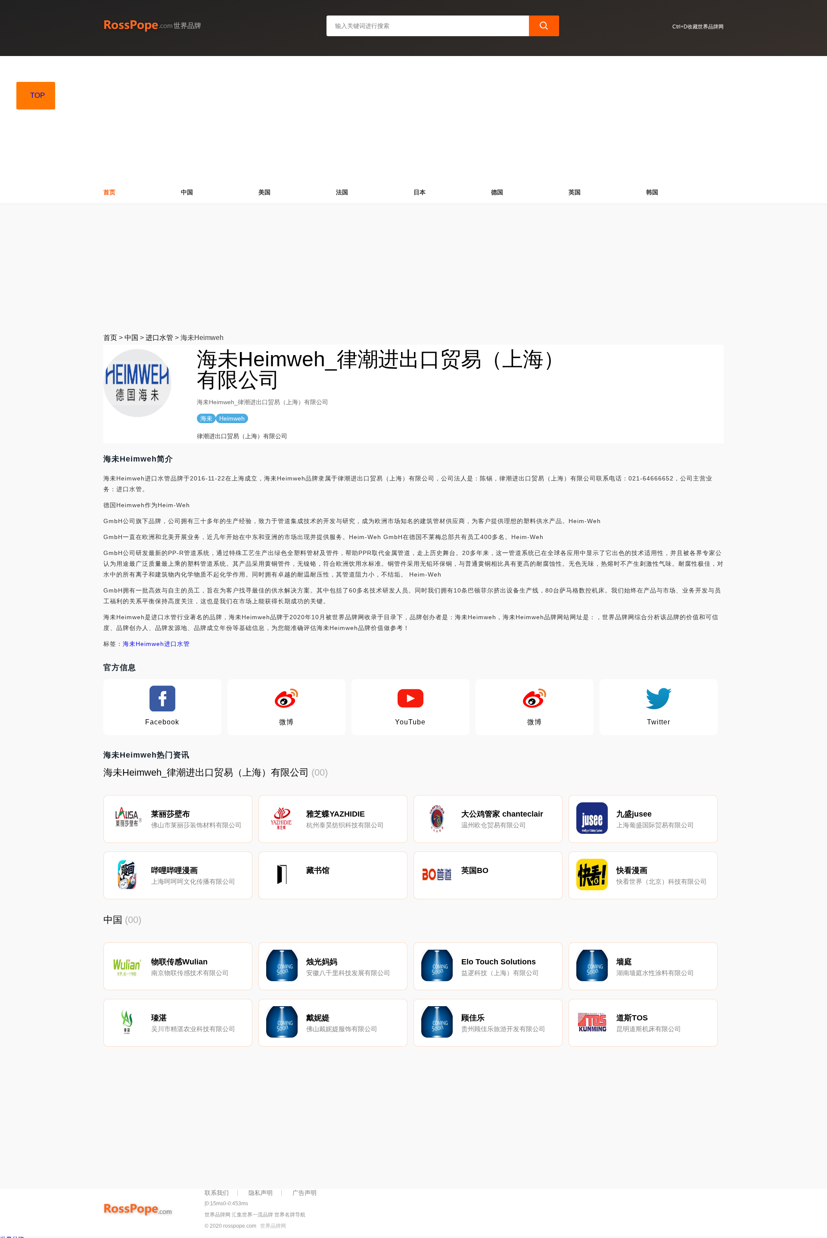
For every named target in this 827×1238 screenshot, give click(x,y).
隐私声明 (261, 1193)
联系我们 (217, 1193)
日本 (420, 192)
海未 (129, 643)
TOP (37, 95)
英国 (575, 192)
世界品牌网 (273, 1226)
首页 (109, 192)
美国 (264, 192)
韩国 (652, 192)
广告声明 (304, 1193)
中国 (187, 192)
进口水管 (159, 337)
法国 (342, 192)
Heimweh (150, 643)
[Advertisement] (413, 116)
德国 (497, 192)
